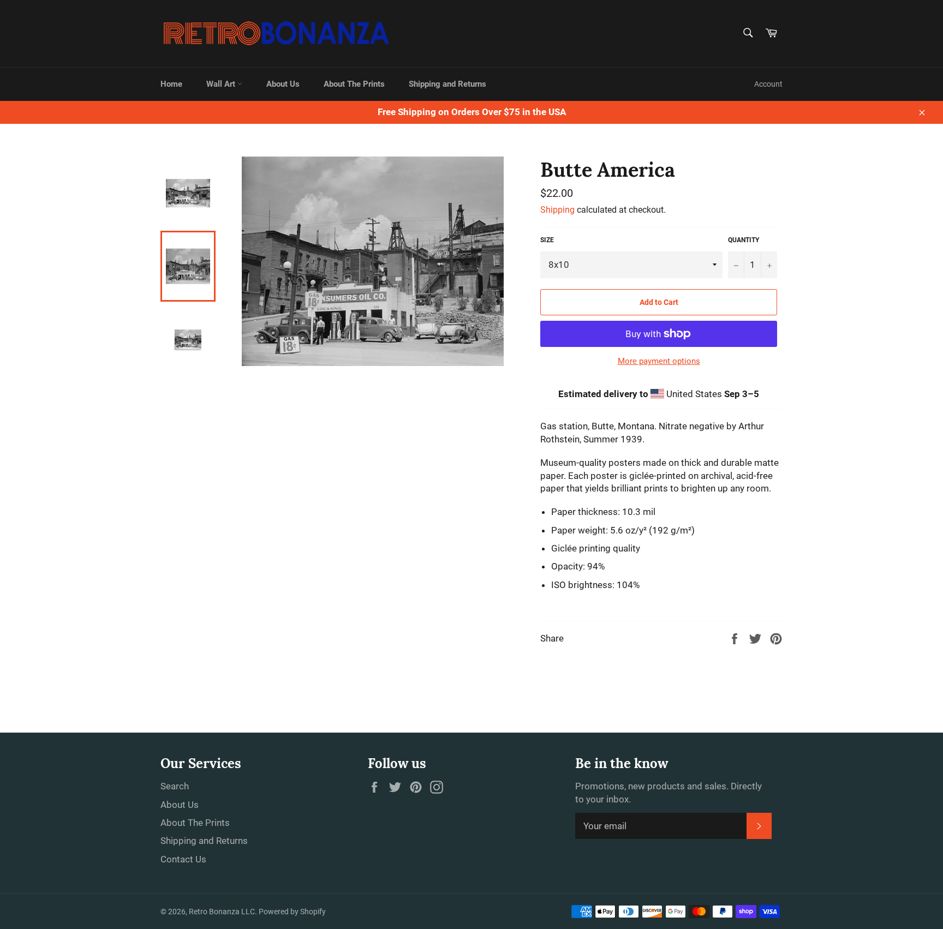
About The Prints (354, 84)
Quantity (743, 240)
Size (547, 240)
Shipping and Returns (447, 84)
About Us (283, 84)
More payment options (659, 361)
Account (768, 84)
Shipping (557, 210)
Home (171, 84)
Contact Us (183, 859)
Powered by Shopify (292, 911)
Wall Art (221, 84)
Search (174, 786)
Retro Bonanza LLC (222, 911)
